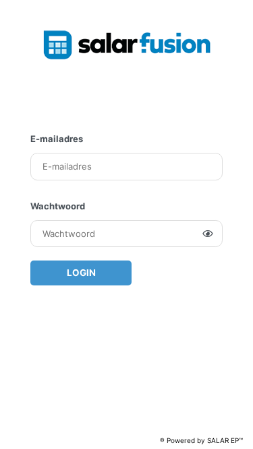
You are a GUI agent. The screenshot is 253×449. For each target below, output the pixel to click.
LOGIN (81, 272)
